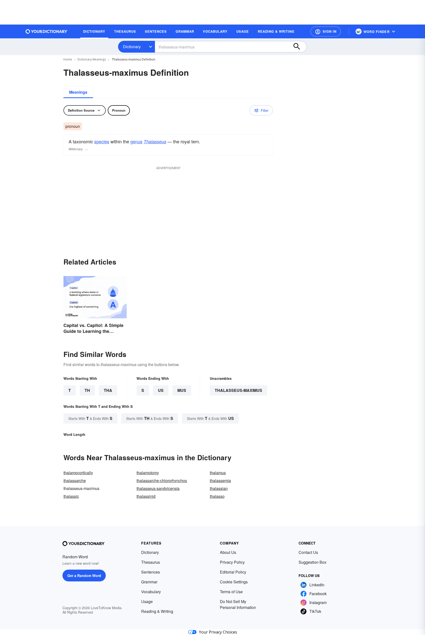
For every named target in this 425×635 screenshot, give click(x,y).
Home (67, 59)
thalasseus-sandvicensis (158, 488)
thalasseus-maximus (238, 390)
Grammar (149, 582)
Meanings (78, 92)
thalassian (219, 488)
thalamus (218, 472)
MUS (181, 390)
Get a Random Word (84, 575)
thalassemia (220, 480)
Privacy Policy (232, 562)
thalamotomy (148, 472)
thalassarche (74, 480)
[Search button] (299, 46)
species (101, 141)
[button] (325, 31)
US (161, 390)
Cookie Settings (234, 582)
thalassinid (146, 496)
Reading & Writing (157, 611)
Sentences (150, 572)
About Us (228, 552)
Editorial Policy (233, 572)
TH (87, 390)
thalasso (217, 496)
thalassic (71, 496)
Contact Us (308, 552)
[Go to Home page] (46, 31)
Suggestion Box (312, 562)
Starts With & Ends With (90, 418)
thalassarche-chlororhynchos (162, 480)
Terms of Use (231, 591)
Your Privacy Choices (218, 632)
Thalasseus (155, 141)
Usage (147, 601)
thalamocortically (78, 472)
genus (136, 141)
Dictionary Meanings (91, 59)
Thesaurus (150, 562)
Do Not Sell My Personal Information (238, 604)
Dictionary (132, 46)
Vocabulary (151, 591)
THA (108, 390)
